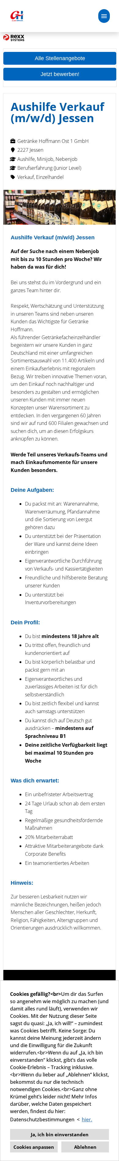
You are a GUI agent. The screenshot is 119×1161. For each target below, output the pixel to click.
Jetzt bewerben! (60, 74)
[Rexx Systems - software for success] (13, 37)
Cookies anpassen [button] (33, 1147)
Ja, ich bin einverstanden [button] (59, 1134)
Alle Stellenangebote (60, 58)
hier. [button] (87, 1119)
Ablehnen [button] (85, 1147)
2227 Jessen (30, 150)
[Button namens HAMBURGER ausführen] (104, 16)
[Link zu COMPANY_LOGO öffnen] (17, 16)
